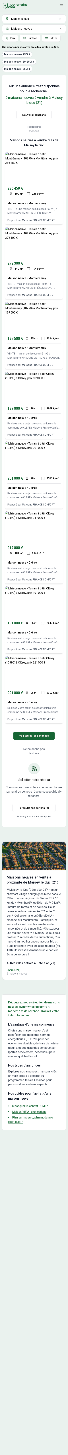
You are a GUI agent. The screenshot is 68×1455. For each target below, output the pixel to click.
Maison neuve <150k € (17, 54)
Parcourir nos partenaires (34, 807)
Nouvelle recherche (34, 114)
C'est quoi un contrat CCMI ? (30, 1106)
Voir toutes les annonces (34, 735)
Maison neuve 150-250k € (19, 61)
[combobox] (34, 18)
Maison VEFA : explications (29, 1111)
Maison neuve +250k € (17, 68)
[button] (61, 5)
